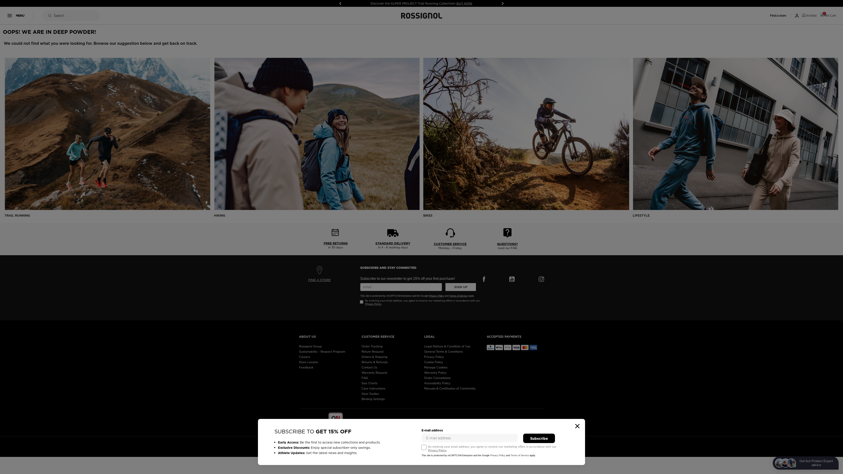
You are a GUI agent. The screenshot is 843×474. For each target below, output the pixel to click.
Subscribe (539, 438)
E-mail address (432, 430)
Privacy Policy (437, 450)
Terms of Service (520, 455)
